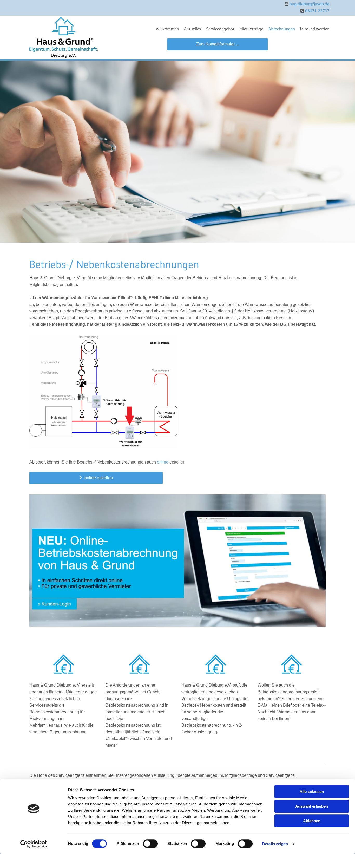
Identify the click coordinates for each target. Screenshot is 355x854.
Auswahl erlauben (311, 806)
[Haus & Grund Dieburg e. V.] (63, 37)
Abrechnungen (281, 28)
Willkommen (167, 28)
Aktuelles (192, 28)
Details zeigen (275, 844)
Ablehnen (311, 821)
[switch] (150, 843)
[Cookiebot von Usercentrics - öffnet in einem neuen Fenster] (33, 844)
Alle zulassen (312, 791)
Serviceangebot (220, 28)
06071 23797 (317, 11)
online (162, 462)
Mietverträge (251, 28)
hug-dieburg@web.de (310, 4)
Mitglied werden (315, 28)
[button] (217, 44)
